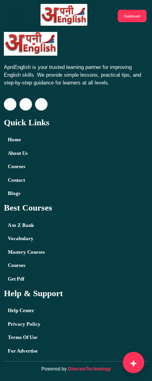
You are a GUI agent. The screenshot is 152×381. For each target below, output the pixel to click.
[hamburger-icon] (17, 15)
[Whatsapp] (41, 104)
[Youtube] (25, 104)
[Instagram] (10, 104)
